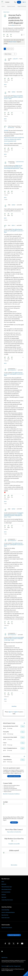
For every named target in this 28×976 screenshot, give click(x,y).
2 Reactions (6, 151)
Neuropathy (6, 731)
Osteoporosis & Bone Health (10, 737)
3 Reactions (6, 696)
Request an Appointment (14, 935)
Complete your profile (14, 843)
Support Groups (11, 6)
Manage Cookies (17, 966)
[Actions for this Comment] (23, 79)
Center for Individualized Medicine (8, 912)
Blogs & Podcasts (22, 6)
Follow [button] (22, 726)
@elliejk (13, 91)
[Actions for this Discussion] (24, 35)
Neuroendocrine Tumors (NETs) (10, 726)
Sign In (24, 2)
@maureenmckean (20, 161)
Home (3, 6)
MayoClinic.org (4, 957)
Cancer (5, 742)
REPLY (5, 84)
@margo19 (6, 143)
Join (19, 2)
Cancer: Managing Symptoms (10, 748)
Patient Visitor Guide (5, 917)
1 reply (5, 86)
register (16, 712)
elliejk (14, 25)
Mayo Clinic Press (5, 915)
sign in (10, 712)
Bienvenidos (14, 865)
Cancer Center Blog (5, 909)
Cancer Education (7, 759)
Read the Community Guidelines (11, 793)
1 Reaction (6, 81)
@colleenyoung (11, 127)
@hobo (13, 225)
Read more (14, 822)
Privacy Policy (11, 966)
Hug (11, 36)
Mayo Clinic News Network (7, 927)
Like (4, 36)
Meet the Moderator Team (7, 886)
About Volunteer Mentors (6, 889)
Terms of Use (4, 966)
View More (14, 706)
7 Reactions (6, 360)
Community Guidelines (6, 892)
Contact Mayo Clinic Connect (7, 899)
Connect (7, 2)
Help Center (4, 897)
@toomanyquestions (12, 369)
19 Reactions (6, 499)
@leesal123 (15, 58)
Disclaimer (4, 894)
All (24, 723)
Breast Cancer (6, 12)
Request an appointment (14, 776)
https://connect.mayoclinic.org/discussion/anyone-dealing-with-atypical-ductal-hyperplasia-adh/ (14, 139)
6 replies (5, 220)
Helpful (7, 36)
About (3, 881)
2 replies (5, 199)
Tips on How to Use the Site (14, 832)
